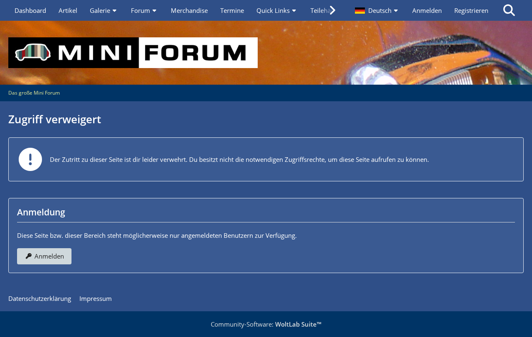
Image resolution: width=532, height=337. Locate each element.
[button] (377, 10)
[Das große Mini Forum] (266, 52)
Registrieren (471, 10)
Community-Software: (266, 324)
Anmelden (427, 10)
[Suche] (509, 10)
